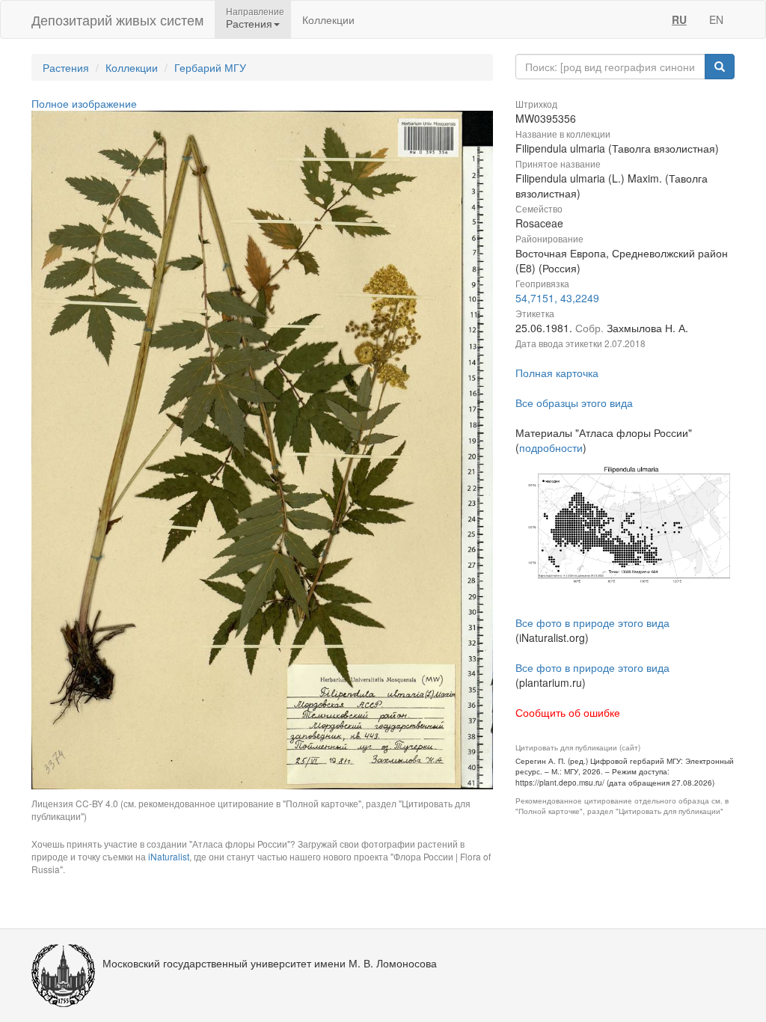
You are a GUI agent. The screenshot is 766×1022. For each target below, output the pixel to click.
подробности (551, 447)
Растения (66, 67)
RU (679, 19)
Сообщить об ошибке (567, 712)
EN (716, 19)
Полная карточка (556, 372)
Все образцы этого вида (574, 402)
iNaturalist (168, 856)
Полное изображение (84, 103)
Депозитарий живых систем (117, 19)
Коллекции (328, 19)
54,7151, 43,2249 (557, 297)
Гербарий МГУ (210, 67)
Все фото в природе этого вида (592, 622)
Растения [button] (249, 23)
